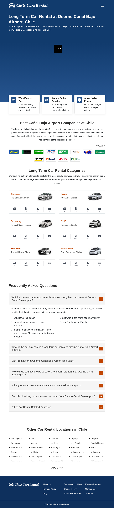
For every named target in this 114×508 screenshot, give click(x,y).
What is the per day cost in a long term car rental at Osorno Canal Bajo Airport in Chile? (55, 348)
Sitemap (89, 493)
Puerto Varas (17, 447)
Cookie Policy (70, 489)
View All (99, 146)
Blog (45, 493)
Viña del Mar (16, 456)
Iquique (34, 443)
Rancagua (55, 447)
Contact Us (90, 489)
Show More (56, 468)
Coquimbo (95, 438)
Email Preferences (72, 493)
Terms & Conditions (73, 484)
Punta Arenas (37, 447)
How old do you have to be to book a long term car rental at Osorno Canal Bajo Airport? (52, 373)
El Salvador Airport (98, 461)
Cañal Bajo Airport (78, 456)
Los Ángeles (76, 443)
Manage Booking (93, 484)
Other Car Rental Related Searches (31, 407)
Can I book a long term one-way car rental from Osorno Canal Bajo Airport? (53, 396)
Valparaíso (95, 452)
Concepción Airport (18, 461)
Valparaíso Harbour (78, 452)
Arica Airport (36, 456)
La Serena (55, 443)
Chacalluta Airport (98, 456)
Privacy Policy (49, 489)
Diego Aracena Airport (78, 461)
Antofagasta (16, 438)
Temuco (14, 452)
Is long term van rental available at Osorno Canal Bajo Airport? (46, 385)
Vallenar (54, 452)
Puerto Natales (97, 443)
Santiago (75, 447)
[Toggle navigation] (102, 5)
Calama (54, 438)
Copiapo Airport (38, 461)
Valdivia (34, 452)
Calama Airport (57, 456)
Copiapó (74, 438)
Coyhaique (15, 443)
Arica (33, 438)
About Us (47, 484)
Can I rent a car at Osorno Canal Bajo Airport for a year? (43, 360)
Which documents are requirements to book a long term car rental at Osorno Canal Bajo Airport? (54, 299)
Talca (93, 447)
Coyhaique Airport (58, 461)
